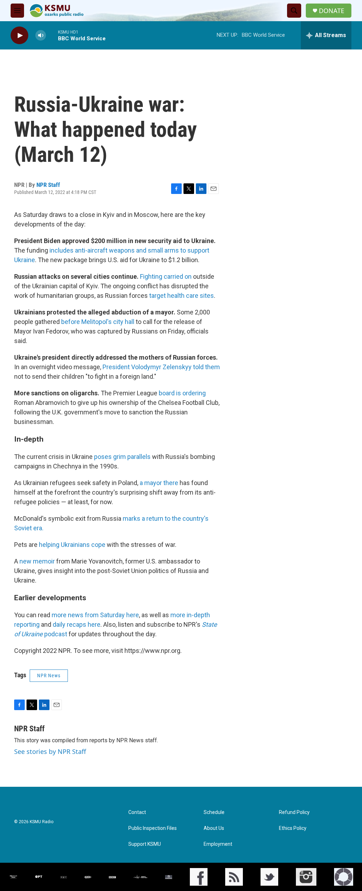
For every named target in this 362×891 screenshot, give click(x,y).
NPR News (48, 675)
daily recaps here (76, 624)
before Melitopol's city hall (98, 321)
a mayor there (160, 482)
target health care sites (181, 295)
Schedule (214, 812)
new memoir (37, 561)
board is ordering (182, 393)
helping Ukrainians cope (73, 544)
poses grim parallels (122, 456)
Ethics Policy (292, 828)
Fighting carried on (166, 276)
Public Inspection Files (152, 828)
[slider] (52, 35)
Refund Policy (294, 812)
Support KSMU (144, 844)
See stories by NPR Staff (50, 751)
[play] (19, 35)
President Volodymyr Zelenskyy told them (161, 367)
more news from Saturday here (95, 615)
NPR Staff (48, 184)
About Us (214, 828)
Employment (218, 844)
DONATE (331, 10)
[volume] (41, 35)
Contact (137, 812)
